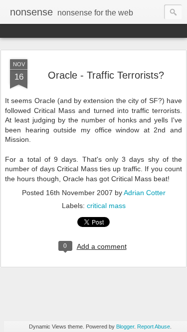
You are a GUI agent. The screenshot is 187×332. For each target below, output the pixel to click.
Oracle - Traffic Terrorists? (106, 75)
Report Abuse (153, 327)
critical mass (106, 206)
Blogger (125, 327)
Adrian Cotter (145, 193)
